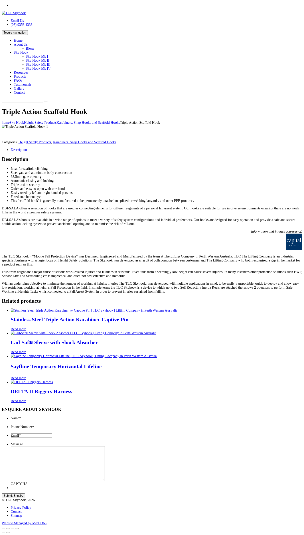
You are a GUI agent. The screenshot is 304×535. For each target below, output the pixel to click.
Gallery (19, 88)
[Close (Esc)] (3, 528)
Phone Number (22, 427)
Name (16, 418)
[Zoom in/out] (17, 528)
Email (16, 435)
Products (20, 76)
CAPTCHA (19, 484)
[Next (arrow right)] (8, 532)
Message (17, 444)
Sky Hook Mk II (37, 60)
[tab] (156, 150)
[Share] (8, 528)
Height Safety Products (34, 142)
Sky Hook (21, 52)
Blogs (30, 48)
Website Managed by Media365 (24, 523)
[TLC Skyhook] (14, 13)
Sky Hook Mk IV (38, 68)
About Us (21, 44)
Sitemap (16, 515)
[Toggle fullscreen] (12, 528)
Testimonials (22, 84)
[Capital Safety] (236, 249)
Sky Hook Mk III (38, 64)
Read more (18, 329)
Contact (19, 92)
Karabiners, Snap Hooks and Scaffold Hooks (84, 142)
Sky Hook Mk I (37, 56)
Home (18, 40)
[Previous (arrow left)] (3, 532)
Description (19, 150)
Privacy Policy (21, 507)
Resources (21, 72)
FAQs (18, 80)
